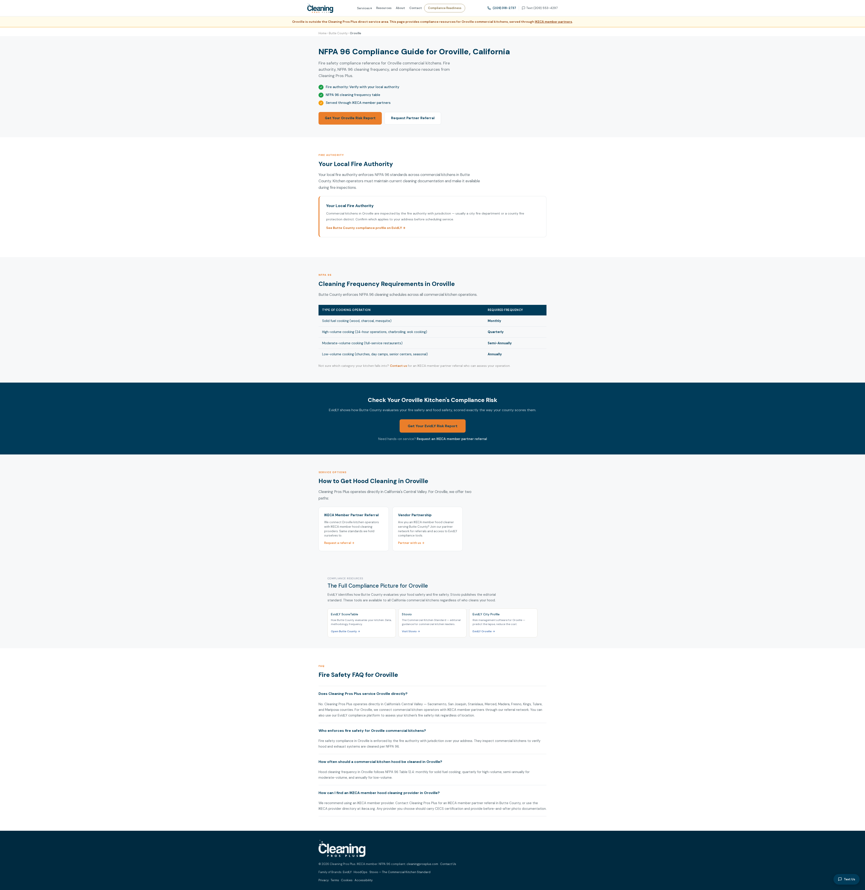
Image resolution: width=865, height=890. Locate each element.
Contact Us (448, 864)
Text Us (849, 879)
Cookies (347, 880)
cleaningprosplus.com (422, 864)
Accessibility (364, 880)
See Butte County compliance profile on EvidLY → (365, 228)
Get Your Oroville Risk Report (350, 118)
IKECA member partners (553, 22)
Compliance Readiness (444, 8)
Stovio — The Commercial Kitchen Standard (399, 872)
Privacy (324, 880)
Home (323, 33)
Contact (415, 8)
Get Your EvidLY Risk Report (433, 426)
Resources (384, 8)
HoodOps (360, 872)
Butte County (338, 33)
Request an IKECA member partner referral (452, 439)
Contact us (398, 366)
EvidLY (347, 872)
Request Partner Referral (413, 118)
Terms (335, 880)
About (400, 8)
